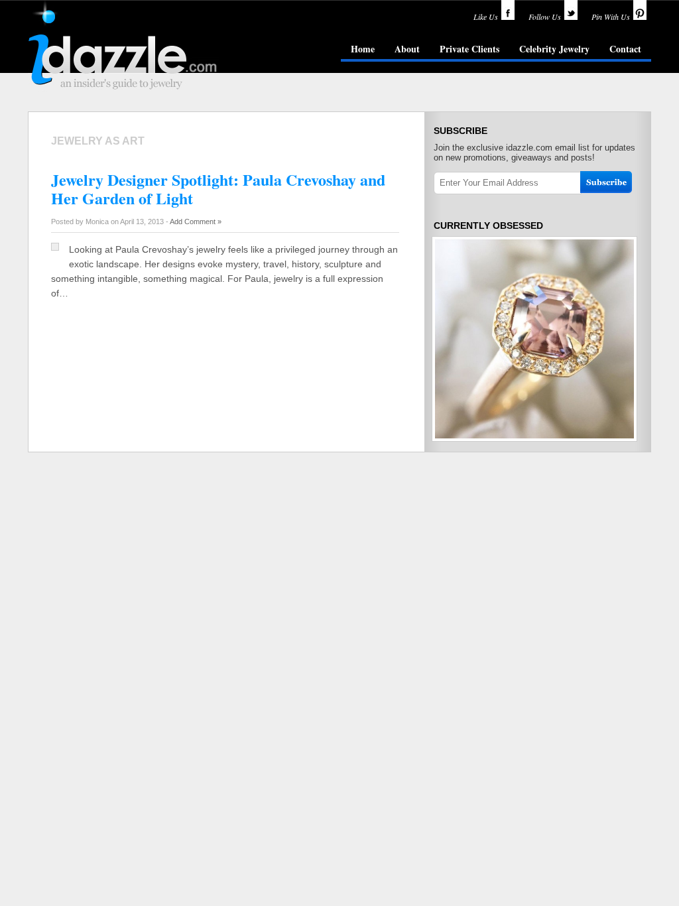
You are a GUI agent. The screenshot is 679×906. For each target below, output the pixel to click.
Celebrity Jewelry (554, 49)
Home (363, 49)
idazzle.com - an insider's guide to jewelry (123, 46)
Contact (625, 49)
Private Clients (469, 49)
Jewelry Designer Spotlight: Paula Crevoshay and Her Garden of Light (218, 189)
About (407, 49)
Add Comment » (195, 222)
